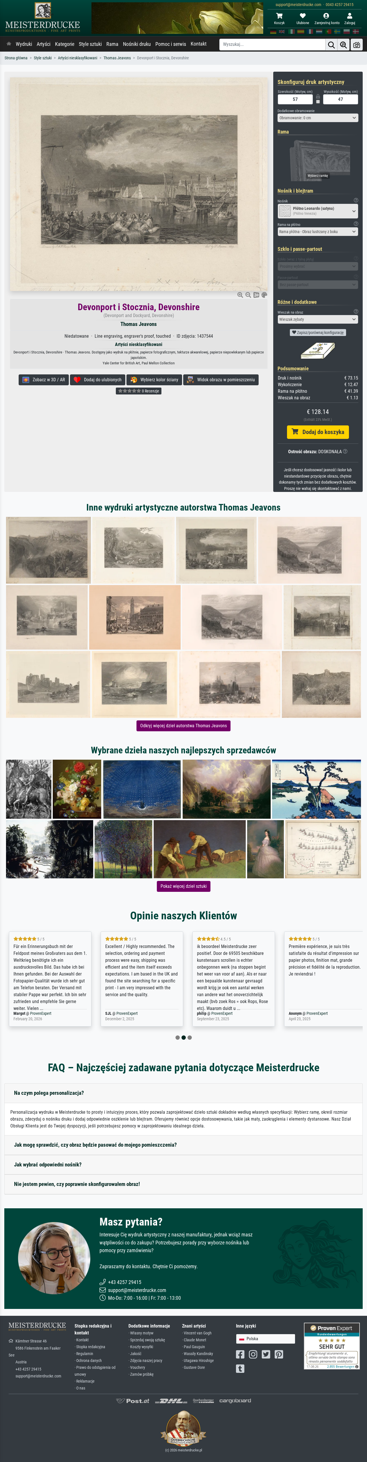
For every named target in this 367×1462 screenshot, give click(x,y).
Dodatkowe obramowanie (296, 111)
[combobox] (318, 118)
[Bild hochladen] (357, 44)
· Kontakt (82, 1340)
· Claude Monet (194, 1340)
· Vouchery (136, 1367)
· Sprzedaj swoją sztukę (146, 1340)
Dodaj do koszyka (321, 432)
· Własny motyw (140, 1333)
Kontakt (198, 44)
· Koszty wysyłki (140, 1346)
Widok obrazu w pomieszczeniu (224, 379)
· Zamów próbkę (141, 1374)
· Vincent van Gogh (197, 1333)
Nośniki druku (137, 44)
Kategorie (64, 44)
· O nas (80, 1388)
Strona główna (16, 58)
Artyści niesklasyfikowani (77, 58)
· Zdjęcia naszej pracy (145, 1360)
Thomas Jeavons (117, 58)
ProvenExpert (33, 1013)
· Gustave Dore (193, 1367)
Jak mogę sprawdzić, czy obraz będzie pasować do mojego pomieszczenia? (95, 1145)
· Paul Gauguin (193, 1346)
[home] (8, 44)
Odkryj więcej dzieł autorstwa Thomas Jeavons (183, 725)
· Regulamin (84, 1353)
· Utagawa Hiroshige (198, 1360)
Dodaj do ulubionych (101, 379)
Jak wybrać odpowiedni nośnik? (48, 1164)
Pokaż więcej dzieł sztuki (184, 886)
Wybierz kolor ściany (157, 379)
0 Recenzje (150, 391)
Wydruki (24, 44)
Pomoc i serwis (170, 44)
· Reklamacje (85, 1381)
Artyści (43, 44)
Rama (112, 44)
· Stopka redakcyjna (90, 1346)
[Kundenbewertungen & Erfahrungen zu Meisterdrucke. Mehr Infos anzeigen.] (332, 1345)
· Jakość (134, 1353)
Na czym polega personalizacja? (49, 1093)
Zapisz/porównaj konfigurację (320, 332)
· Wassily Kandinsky (197, 1353)
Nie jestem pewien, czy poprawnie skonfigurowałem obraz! (77, 1184)
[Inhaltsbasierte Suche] (343, 44)
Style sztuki (90, 44)
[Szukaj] (331, 44)
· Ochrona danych (88, 1360)
